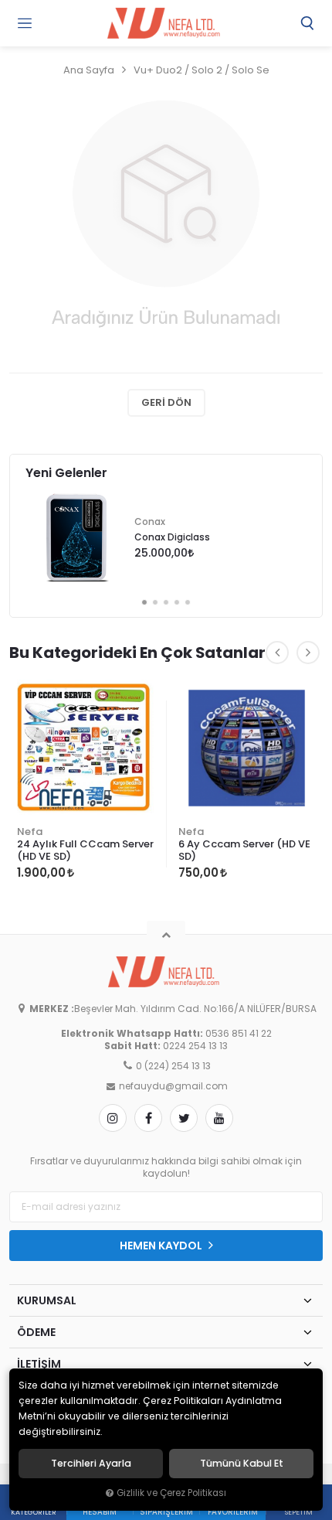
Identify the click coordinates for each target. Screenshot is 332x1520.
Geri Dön (166, 402)
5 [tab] (188, 602)
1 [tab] (144, 602)
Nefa (29, 831)
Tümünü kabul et (241, 1463)
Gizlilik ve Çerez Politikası (171, 1493)
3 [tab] (166, 602)
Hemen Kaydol (162, 1245)
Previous (277, 652)
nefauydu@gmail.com (173, 1086)
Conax (149, 522)
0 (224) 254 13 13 (173, 1066)
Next (308, 652)
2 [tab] (155, 602)
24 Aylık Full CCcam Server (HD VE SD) (85, 850)
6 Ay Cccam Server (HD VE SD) (244, 850)
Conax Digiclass (172, 537)
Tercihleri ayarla (91, 1463)
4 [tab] (177, 602)
